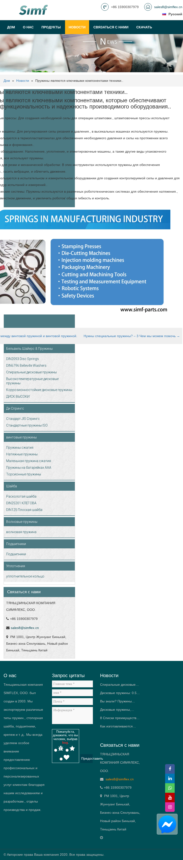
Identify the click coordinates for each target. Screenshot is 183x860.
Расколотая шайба (21, 496)
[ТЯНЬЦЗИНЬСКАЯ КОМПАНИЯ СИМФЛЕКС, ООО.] (34, 10)
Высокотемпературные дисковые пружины (32, 381)
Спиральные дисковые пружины (31, 372)
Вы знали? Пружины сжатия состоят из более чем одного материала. (119, 702)
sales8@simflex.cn (168, 7)
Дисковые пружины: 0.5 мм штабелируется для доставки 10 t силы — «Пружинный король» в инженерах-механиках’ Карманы (118, 694)
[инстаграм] (170, 807)
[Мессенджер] (167, 824)
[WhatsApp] (170, 788)
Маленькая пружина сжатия (28, 461)
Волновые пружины (21, 522)
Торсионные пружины (23, 474)
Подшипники (16, 544)
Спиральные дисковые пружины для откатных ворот (118, 686)
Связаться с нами (110, 27)
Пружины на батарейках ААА (28, 467)
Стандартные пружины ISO (27, 425)
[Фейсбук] (170, 769)
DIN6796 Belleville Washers (26, 365)
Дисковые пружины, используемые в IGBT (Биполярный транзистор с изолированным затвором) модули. (119, 711)
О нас (28, 27)
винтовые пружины (21, 437)
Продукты (51, 27)
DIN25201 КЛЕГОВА (21, 503)
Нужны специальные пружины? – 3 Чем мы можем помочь (132, 336)
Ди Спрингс (15, 408)
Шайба (11, 486)
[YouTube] (170, 797)
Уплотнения (15, 566)
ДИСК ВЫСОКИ (18, 396)
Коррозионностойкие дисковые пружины (39, 390)
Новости (77, 27)
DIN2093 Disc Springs (22, 359)
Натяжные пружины (22, 454)
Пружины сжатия (19, 447)
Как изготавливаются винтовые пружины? (116, 727)
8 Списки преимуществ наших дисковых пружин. (119, 719)
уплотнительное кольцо (25, 576)
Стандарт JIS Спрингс (23, 419)
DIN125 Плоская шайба (24, 510)
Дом (11, 27)
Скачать (144, 27)
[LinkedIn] (170, 778)
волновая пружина (21, 532)
